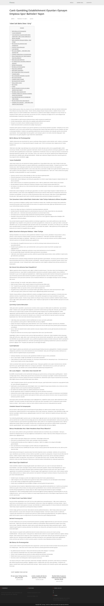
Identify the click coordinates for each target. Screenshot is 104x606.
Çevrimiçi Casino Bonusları (18, 47)
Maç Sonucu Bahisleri (17, 68)
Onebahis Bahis (16, 74)
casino (31, 18)
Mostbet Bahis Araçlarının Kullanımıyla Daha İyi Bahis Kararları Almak (59, 577)
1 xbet (27, 157)
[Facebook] (53, 591)
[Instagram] (53, 592)
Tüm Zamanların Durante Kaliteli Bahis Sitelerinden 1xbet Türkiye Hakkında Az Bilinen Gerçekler (21, 36)
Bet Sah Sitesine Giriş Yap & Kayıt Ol (20, 100)
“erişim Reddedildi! (16, 33)
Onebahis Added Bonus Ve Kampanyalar (21, 54)
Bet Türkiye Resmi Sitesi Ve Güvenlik (20, 72)
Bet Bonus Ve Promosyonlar (18, 66)
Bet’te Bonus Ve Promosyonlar (19, 31)
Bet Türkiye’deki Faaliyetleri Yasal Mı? (21, 75)
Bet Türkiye (14, 84)
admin (12, 18)
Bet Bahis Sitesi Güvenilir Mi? (19, 91)
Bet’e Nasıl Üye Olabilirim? (18, 59)
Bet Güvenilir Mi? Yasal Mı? (18, 81)
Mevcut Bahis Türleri (17, 83)
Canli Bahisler (15, 49)
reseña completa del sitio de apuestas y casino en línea (39, 576)
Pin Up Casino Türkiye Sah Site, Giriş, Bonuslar (19, 576)
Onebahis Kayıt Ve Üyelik (18, 79)
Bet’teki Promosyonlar (17, 65)
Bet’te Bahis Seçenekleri (17, 70)
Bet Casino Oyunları (16, 77)
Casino (13, 86)
